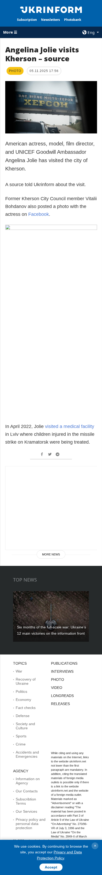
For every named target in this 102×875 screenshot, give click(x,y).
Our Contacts (27, 791)
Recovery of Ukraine (26, 681)
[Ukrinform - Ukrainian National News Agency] (51, 9)
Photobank (72, 19)
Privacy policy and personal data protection (31, 823)
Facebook (38, 214)
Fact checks (26, 708)
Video (56, 688)
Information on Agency (28, 781)
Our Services (26, 811)
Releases (60, 704)
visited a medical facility (69, 426)
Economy (23, 699)
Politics (21, 691)
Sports (21, 736)
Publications (64, 663)
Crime (21, 744)
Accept (51, 867)
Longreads (62, 696)
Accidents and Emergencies (27, 754)
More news (51, 554)
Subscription (27, 19)
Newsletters (50, 19)
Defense (23, 716)
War (19, 671)
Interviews (62, 671)
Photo (57, 679)
